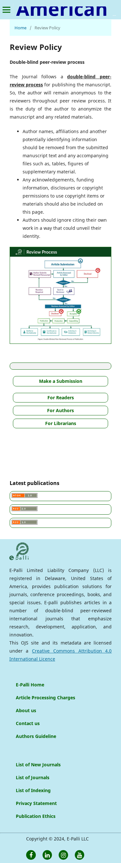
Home (20, 28)
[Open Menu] (6, 9)
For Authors (60, 410)
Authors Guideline (36, 736)
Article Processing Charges (45, 697)
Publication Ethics (35, 816)
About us (26, 710)
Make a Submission (60, 381)
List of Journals (32, 777)
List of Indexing (33, 790)
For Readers (60, 397)
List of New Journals (38, 764)
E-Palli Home (30, 685)
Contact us (28, 723)
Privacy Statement (36, 803)
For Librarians (60, 423)
